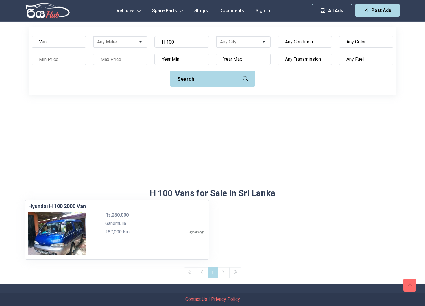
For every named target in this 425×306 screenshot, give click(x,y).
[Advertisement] (212, 144)
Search (185, 79)
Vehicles (126, 10)
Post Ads (381, 10)
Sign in (263, 10)
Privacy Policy (225, 299)
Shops (201, 10)
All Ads (335, 10)
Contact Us (196, 299)
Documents (231, 10)
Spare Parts (165, 10)
